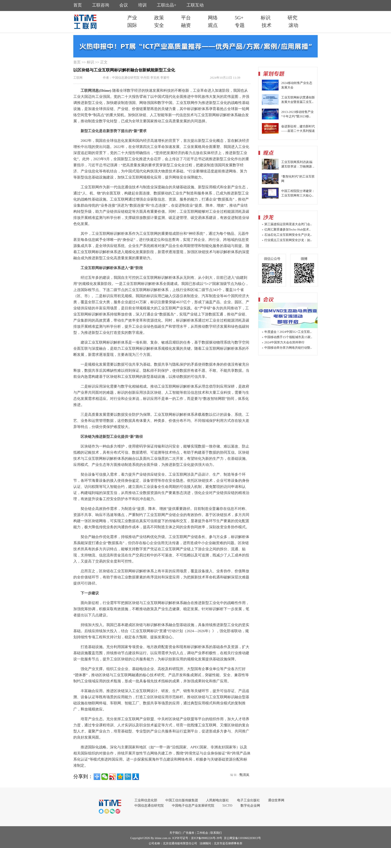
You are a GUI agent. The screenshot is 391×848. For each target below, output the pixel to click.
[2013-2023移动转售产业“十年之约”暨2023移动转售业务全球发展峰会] (270, 118)
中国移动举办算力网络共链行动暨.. (288, 347)
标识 (90, 62)
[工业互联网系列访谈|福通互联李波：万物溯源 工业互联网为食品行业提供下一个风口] (270, 168)
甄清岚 (244, 774)
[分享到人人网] (135, 776)
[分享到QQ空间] (120, 776)
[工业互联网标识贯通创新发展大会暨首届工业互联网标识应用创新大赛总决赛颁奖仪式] (270, 104)
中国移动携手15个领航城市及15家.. (288, 337)
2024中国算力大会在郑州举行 (284, 342)
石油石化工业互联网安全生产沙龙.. (288, 234)
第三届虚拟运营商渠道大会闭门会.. (288, 224)
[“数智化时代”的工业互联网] (270, 183)
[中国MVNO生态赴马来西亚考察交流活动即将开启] (287, 327)
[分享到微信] (104, 776)
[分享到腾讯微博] (128, 776)
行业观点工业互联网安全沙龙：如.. (288, 240)
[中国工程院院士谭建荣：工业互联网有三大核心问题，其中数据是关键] (270, 197)
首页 (77, 62)
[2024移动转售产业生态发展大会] (270, 89)
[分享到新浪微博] (112, 776)
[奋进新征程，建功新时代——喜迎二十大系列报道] (270, 133)
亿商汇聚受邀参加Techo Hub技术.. (287, 229)
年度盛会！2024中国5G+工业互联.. (288, 331)
